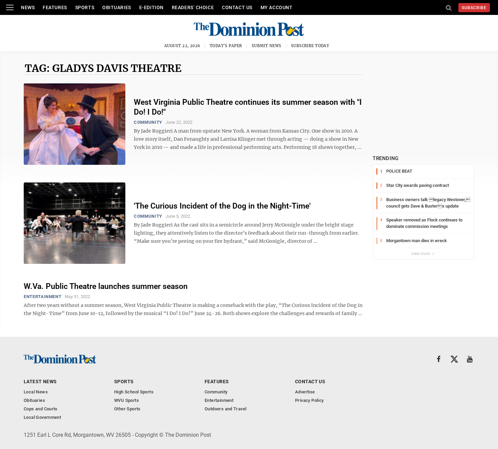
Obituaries (116, 7)
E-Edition (151, 7)
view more (421, 253)
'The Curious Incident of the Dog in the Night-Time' (222, 206)
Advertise (305, 391)
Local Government (42, 417)
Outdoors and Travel (225, 408)
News (28, 7)
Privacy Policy (309, 400)
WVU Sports (126, 400)
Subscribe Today (310, 45)
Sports (84, 7)
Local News (36, 391)
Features (55, 7)
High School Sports (133, 391)
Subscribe (474, 7)
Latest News (40, 381)
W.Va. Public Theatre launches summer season (106, 286)
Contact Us (237, 7)
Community (148, 122)
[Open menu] (10, 7)
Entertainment (42, 296)
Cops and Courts (41, 408)
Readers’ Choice (193, 7)
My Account (277, 7)
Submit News (267, 45)
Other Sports (127, 408)
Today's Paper (226, 45)
